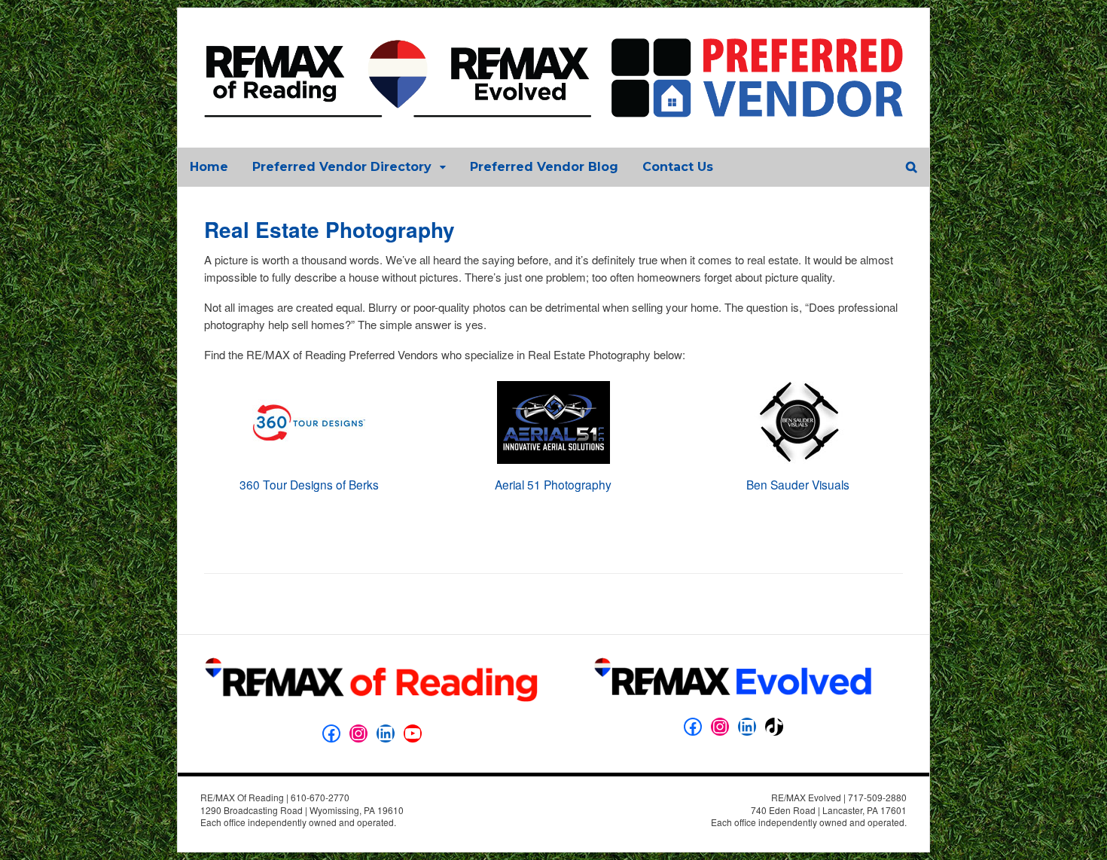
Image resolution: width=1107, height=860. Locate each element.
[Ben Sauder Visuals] (798, 469)
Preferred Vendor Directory (342, 167)
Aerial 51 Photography (553, 484)
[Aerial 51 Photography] (553, 469)
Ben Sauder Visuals (797, 484)
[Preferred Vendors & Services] (553, 109)
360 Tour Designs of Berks (309, 484)
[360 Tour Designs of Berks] (309, 469)
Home (209, 167)
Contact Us (677, 167)
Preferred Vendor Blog (544, 167)
